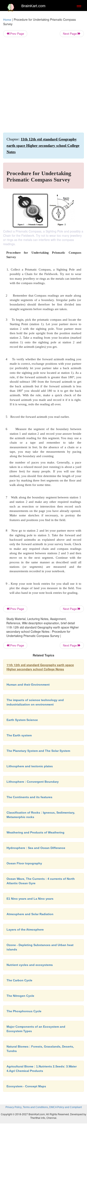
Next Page (70, 33)
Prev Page (16, 33)
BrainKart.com (33, 6)
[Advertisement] (43, 84)
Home (7, 19)
